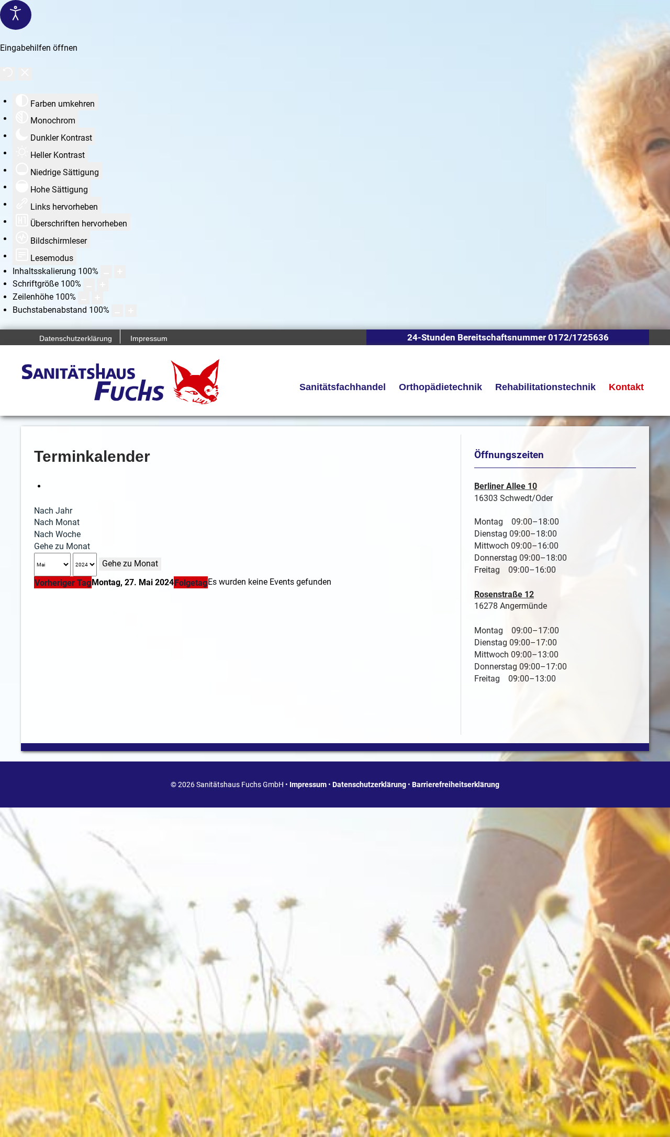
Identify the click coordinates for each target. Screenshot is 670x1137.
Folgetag (190, 583)
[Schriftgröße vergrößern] (102, 284)
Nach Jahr (53, 511)
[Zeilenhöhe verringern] (84, 297)
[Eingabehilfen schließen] (25, 74)
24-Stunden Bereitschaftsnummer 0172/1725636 (508, 337)
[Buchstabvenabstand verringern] (117, 310)
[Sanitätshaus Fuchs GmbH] (120, 381)
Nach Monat (57, 522)
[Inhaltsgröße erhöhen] (120, 271)
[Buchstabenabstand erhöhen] (131, 310)
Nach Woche (57, 534)
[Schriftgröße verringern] (89, 284)
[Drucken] (50, 486)
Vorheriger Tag (63, 583)
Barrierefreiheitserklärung (455, 784)
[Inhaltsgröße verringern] (106, 271)
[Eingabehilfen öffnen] (15, 15)
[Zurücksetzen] (8, 74)
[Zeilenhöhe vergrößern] (97, 297)
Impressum (308, 784)
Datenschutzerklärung (369, 784)
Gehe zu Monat (62, 546)
